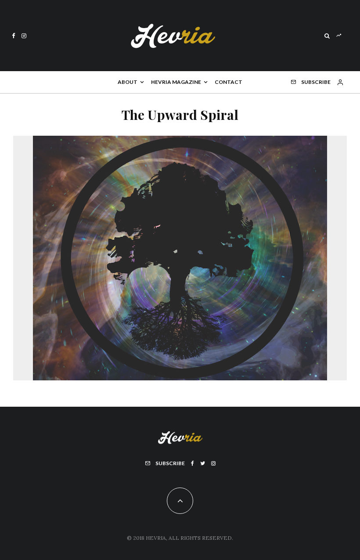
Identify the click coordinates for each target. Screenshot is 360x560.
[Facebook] (13, 36)
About (127, 82)
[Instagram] (23, 36)
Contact (228, 82)
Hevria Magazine (176, 82)
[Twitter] (202, 463)
